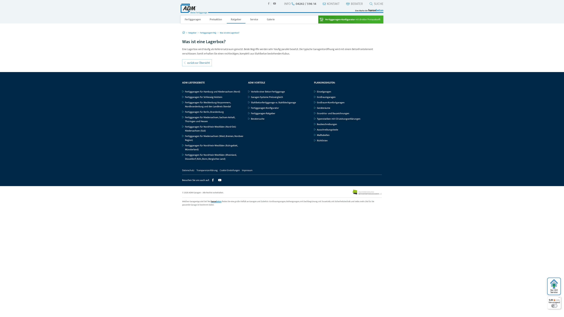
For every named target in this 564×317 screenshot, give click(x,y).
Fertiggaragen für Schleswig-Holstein (203, 97)
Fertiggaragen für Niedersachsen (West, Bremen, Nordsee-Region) (214, 138)
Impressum (247, 170)
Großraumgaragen (326, 97)
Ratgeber (236, 19)
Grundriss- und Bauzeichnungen (333, 113)
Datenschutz (188, 170)
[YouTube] (274, 3)
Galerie (271, 19)
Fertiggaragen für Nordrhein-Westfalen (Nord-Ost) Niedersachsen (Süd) (210, 129)
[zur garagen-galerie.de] (367, 193)
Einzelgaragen (324, 92)
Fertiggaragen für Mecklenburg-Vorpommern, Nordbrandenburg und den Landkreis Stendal (208, 105)
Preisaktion (216, 19)
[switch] (554, 306)
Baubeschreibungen (327, 124)
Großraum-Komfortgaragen (331, 103)
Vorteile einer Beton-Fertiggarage (268, 92)
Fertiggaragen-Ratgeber (263, 113)
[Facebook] (269, 3)
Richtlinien (322, 141)
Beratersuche (257, 119)
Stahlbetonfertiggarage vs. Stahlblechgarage (273, 103)
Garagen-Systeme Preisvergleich (267, 97)
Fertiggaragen (193, 19)
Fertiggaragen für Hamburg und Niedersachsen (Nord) (212, 92)
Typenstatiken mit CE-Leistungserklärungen (338, 119)
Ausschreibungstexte (327, 130)
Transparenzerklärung (207, 170)
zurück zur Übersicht (198, 63)
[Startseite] (183, 32)
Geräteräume (323, 108)
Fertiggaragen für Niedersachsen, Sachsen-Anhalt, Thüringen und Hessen (210, 119)
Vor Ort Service (554, 291)
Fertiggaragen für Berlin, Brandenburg (204, 112)
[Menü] (559, 298)
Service (254, 19)
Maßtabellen (323, 135)
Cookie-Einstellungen (230, 170)
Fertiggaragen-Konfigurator (265, 108)
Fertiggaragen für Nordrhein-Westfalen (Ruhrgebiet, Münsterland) (211, 148)
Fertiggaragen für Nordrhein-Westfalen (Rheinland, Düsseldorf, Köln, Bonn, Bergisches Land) (210, 157)
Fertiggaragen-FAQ (208, 32)
